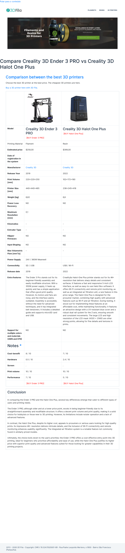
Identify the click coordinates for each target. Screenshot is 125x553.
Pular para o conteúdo (10, 1)
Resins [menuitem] (101, 10)
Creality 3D (31, 167)
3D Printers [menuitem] (112, 10)
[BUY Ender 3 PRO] (35, 138)
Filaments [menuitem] (92, 10)
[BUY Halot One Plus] (73, 133)
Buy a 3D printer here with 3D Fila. (22, 87)
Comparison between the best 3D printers (45, 77)
